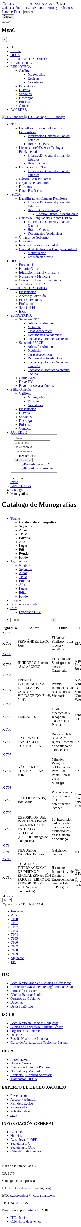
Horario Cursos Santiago (44, 210)
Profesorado (27, 304)
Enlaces (24, 102)
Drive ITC (26, 382)
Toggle (15, 518)
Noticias (16, 1136)
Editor (23, 592)
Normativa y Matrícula (34, 276)
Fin (13, 962)
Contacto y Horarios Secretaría (40, 280)
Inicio (14, 482)
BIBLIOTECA (20, 66)
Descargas (26, 98)
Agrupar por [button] (18, 561)
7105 (14, 938)
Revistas (33, 78)
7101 (14, 923)
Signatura (25, 569)
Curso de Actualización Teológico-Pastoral (48, 249)
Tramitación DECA (32, 284)
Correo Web (27, 378)
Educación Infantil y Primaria (39, 272)
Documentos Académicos (45, 233)
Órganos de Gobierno (34, 183)
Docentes (25, 187)
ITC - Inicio (18, 1217)
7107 (14, 946)
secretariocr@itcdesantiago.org (34, 1195)
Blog (22, 311)
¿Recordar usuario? (35, 464)
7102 (14, 927)
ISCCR (15, 51)
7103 (14, 931)
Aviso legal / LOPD (24, 1139)
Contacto (25, 105)
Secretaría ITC (29, 319)
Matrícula (34, 327)
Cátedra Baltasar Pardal (35, 179)
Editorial (25, 581)
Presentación (27, 86)
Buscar (61, 3)
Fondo (23, 596)
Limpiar (15, 600)
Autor (23, 573)
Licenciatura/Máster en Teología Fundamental (41, 987)
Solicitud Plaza (29, 307)
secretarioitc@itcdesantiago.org (29, 1188)
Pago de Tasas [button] (11, 11)
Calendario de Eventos (25, 1151)
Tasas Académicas (40, 331)
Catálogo (25, 70)
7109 (14, 954)
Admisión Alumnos (41, 323)
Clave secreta (23, 447)
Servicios (25, 94)
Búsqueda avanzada (24, 604)
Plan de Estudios (30, 300)
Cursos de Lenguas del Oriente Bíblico (45, 218)
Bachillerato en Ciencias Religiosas (43, 198)
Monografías (36, 74)
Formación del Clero (33, 167)
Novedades (35, 82)
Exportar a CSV (30, 612)
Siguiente (17, 958)
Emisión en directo (40, 257)
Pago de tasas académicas (36, 385)
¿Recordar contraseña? (37, 468)
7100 (14, 919)
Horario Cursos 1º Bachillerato (57, 214)
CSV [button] (13, 608)
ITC (13, 47)
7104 (14, 934)
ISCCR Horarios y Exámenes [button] (52, 8)
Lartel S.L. (32, 1210)
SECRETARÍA (21, 63)
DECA (15, 55)
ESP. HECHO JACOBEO (28, 59)
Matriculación (37, 253)
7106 (14, 942)
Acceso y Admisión (32, 296)
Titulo (23, 577)
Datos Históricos (30, 190)
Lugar (23, 588)
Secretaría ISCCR (31, 343)
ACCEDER (18, 109)
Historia (24, 90)
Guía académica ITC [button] (16, 8)
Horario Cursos (38, 144)
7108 (14, 950)
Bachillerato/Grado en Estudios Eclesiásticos (40, 983)
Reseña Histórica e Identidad (38, 245)
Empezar (17, 911)
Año (22, 585)
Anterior (16, 915)
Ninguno (25, 565)
